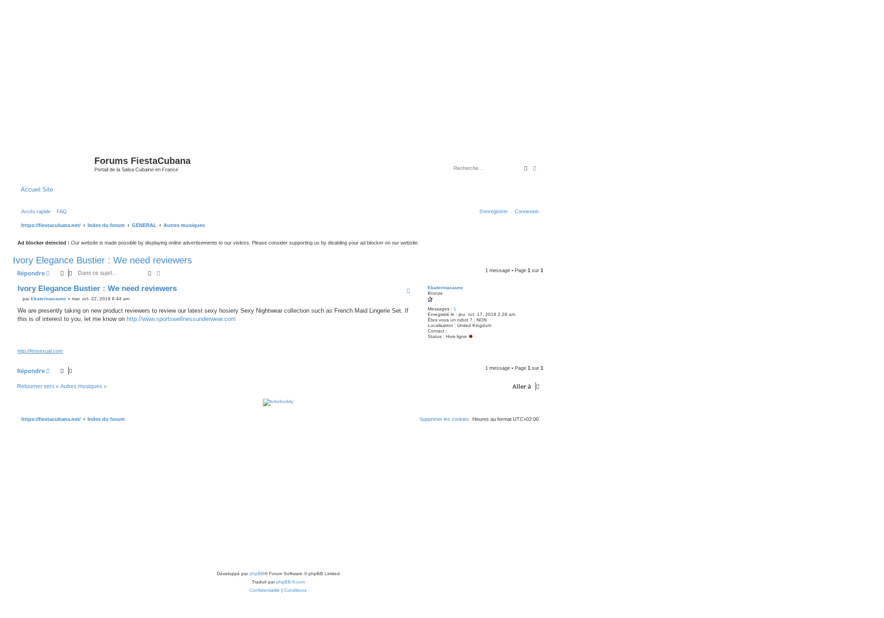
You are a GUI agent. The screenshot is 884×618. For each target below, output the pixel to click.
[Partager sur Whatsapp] (395, 336)
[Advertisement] (442, 70)
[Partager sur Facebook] (292, 336)
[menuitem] (60, 211)
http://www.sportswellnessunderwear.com (181, 318)
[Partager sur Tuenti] (315, 336)
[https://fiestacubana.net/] (54, 163)
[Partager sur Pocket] (407, 336)
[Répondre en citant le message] (408, 290)
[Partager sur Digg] (326, 336)
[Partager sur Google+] (384, 336)
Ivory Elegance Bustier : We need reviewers (102, 260)
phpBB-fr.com (290, 581)
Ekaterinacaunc (445, 287)
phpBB (257, 573)
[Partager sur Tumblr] (372, 336)
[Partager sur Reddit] (338, 336)
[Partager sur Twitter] (303, 336)
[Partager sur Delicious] (349, 336)
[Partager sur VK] (361, 336)
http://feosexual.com (40, 351)
